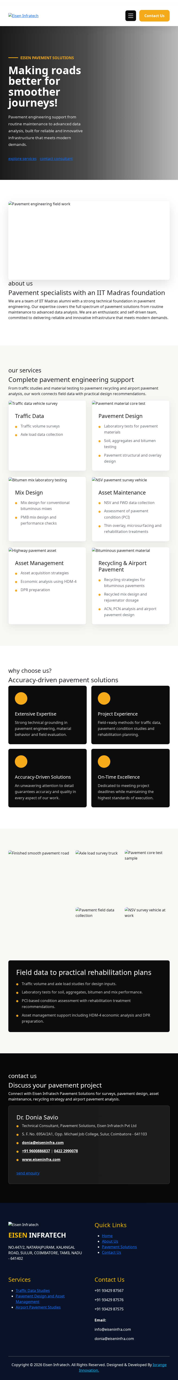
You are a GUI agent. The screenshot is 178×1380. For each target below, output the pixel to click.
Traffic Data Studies (33, 1290)
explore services (22, 158)
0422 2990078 (66, 1150)
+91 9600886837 (36, 1150)
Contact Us (154, 15)
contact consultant (56, 158)
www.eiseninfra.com (41, 1159)
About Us (110, 1241)
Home (107, 1235)
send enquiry (27, 1173)
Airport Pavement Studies (38, 1307)
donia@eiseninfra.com (43, 1142)
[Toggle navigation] (130, 15)
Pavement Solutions (119, 1246)
